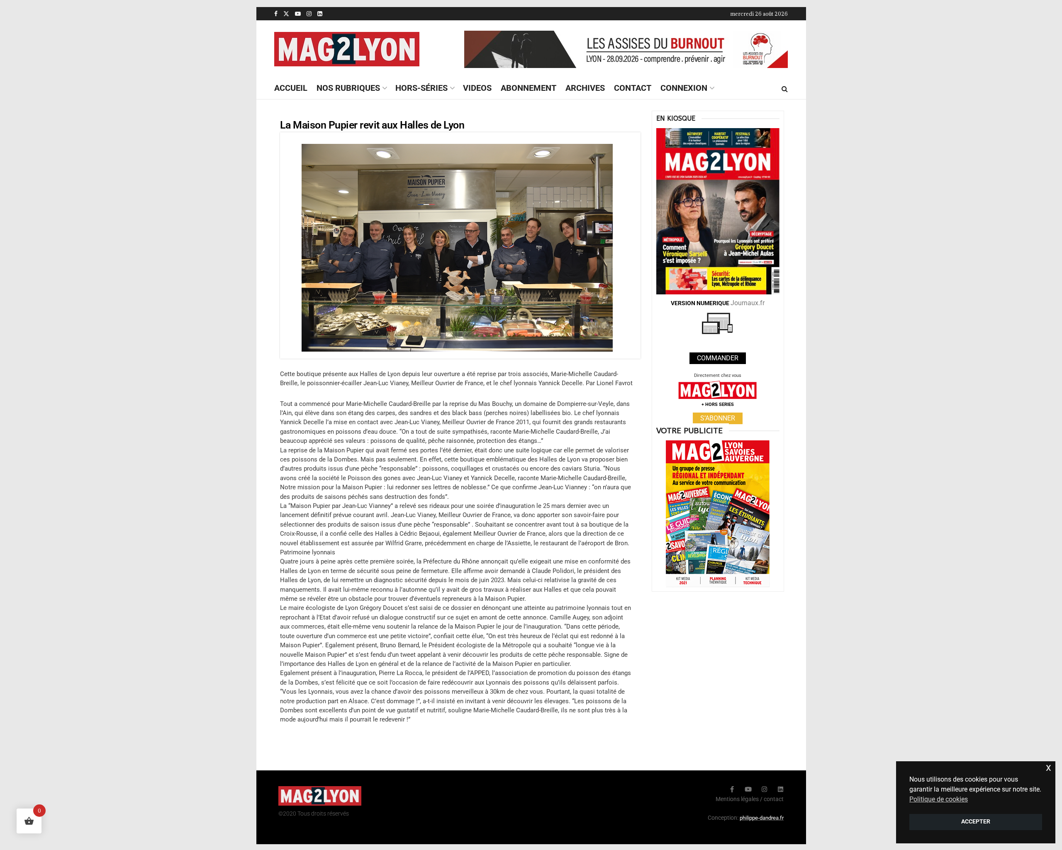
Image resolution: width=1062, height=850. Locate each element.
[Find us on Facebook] (276, 13)
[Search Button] (785, 88)
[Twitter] (716, 789)
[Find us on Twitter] (286, 13)
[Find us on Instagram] (309, 13)
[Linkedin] (780, 789)
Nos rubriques (348, 88)
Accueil (290, 88)
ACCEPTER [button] (975, 821)
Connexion (683, 88)
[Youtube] (748, 789)
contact (774, 799)
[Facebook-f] (732, 789)
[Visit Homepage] (346, 49)
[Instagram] (764, 789)
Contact (632, 88)
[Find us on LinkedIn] (319, 13)
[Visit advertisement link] (626, 49)
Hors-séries (421, 88)
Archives (585, 88)
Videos (477, 88)
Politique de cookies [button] (938, 799)
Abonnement (528, 88)
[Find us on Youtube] (298, 13)
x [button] (1048, 767)
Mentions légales (737, 799)
